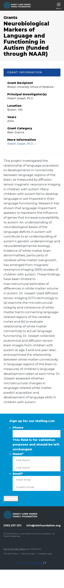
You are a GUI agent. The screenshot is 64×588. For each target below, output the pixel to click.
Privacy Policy (11, 553)
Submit (11, 498)
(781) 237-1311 (12, 525)
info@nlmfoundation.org (43, 525)
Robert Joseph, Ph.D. (20, 143)
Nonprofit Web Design (15, 549)
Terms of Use (27, 553)
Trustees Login (44, 553)
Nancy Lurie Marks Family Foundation (31, 533)
